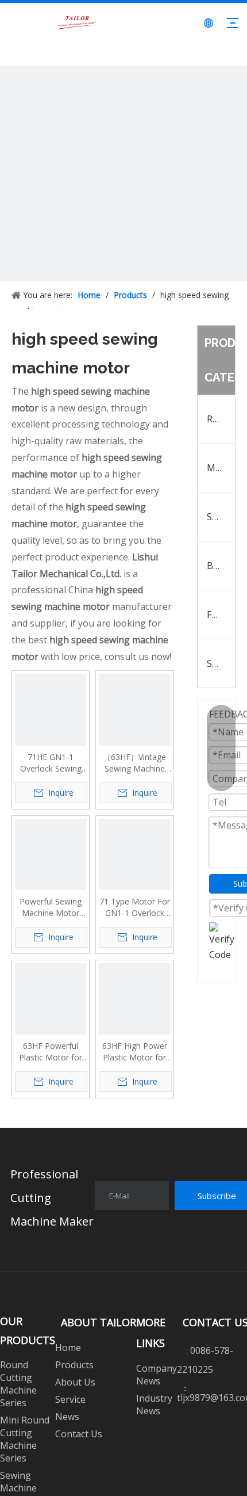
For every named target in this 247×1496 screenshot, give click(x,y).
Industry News (154, 1404)
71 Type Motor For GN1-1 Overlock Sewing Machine (134, 907)
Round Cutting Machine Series (221, 419)
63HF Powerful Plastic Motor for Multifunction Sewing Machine (50, 1051)
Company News (156, 1374)
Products (74, 1364)
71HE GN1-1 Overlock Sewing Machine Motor (51, 762)
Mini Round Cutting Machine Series (221, 467)
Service (70, 1399)
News (67, 1416)
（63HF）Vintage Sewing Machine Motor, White (134, 762)
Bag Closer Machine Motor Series (221, 565)
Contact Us (78, 1434)
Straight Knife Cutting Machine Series (221, 663)
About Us (75, 1382)
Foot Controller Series (221, 614)
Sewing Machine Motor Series (221, 516)
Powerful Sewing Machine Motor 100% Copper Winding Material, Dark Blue (50, 907)
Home (68, 1347)
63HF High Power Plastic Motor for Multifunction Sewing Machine (134, 1051)
